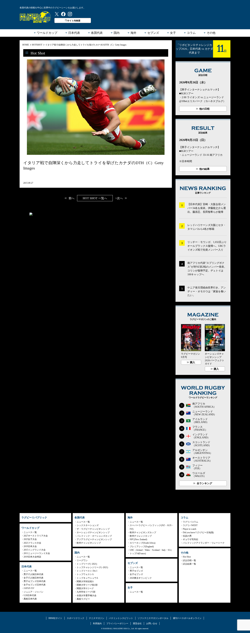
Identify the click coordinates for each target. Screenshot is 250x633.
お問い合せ (151, 623)
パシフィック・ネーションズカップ (94, 536)
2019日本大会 (30, 546)
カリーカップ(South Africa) (142, 543)
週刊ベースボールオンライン (187, 618)
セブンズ (153, 32)
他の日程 (204, 108)
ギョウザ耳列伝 (190, 539)
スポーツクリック (75, 618)
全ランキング (204, 483)
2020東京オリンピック (141, 578)
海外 (133, 32)
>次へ (119, 198)
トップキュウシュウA (87, 578)
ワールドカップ (47, 32)
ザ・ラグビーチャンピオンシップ (93, 529)
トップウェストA (85, 574)
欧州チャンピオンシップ (89, 543)
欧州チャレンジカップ (141, 536)
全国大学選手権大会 (86, 595)
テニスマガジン (96, 618)
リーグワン (82, 560)
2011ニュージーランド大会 (37, 553)
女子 (173, 32)
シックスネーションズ (88, 525)
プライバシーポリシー (117, 623)
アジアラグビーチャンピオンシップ (94, 539)
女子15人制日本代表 (33, 578)
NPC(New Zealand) (138, 539)
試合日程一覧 (189, 560)
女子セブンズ (136, 574)
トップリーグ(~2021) (87, 564)
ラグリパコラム (190, 522)
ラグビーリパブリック (35, 17)
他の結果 (204, 169)
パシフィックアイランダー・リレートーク (204, 543)
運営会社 (137, 623)
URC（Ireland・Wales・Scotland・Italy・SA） (151, 550)
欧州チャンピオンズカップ (143, 532)
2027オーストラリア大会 (36, 535)
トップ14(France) (138, 553)
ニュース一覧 (30, 532)
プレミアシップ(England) (142, 546)
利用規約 (97, 623)
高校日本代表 (30, 599)
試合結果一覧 (189, 564)
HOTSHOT (37, 45)
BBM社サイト (55, 618)
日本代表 (74, 32)
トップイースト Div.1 (87, 571)
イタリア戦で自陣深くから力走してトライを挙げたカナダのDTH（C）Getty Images (85, 45)
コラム (191, 32)
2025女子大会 (30, 539)
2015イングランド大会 (35, 550)
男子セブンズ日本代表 (35, 581)
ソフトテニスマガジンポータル (153, 618)
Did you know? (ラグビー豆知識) (198, 532)
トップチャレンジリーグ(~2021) (92, 567)
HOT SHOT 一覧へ (95, 198)
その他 (211, 32)
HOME (25, 45)
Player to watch (189, 529)
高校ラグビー (83, 599)
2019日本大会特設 (32, 556)
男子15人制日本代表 (33, 574)
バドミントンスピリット (121, 618)
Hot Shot (187, 556)
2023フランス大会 (32, 543)
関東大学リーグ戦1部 (87, 585)
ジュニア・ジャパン (33, 592)
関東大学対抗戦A (85, 581)
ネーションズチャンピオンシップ (93, 532)
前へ (71, 198)
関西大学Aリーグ (85, 588)
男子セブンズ (136, 571)
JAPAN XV (29, 588)
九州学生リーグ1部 (86, 592)
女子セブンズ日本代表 (35, 584)
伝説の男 (187, 536)
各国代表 (97, 32)
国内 (117, 32)
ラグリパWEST (190, 525)
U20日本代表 (30, 595)
